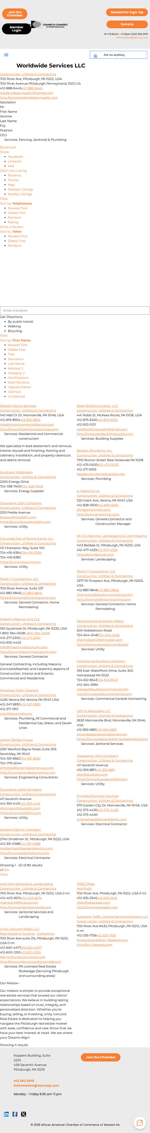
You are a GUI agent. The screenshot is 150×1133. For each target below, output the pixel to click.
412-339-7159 (106, 935)
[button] (6, 55)
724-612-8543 (107, 680)
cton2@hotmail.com (16, 714)
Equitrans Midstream (16, 472)
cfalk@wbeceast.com (93, 902)
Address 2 (15, 368)
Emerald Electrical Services (98, 796)
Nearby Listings (20, 194)
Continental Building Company (101, 661)
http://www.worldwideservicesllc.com (29, 97)
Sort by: (16, 203)
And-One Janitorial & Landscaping (26, 884)
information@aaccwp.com (132, 37)
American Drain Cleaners (19, 690)
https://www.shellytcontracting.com (28, 598)
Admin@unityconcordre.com (23, 957)
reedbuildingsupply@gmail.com (102, 429)
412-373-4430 (108, 810)
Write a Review (11, 227)
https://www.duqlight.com (20, 813)
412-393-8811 (105, 770)
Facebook (15, 157)
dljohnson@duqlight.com (20, 808)
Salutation (16, 359)
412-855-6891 (107, 730)
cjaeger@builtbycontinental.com (103, 689)
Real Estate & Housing (17, 933)
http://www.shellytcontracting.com (104, 599)
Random (14, 217)
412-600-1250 (31, 952)
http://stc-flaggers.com (94, 945)
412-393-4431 (30, 803)
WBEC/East (86, 884)
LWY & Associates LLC (93, 711)
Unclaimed (16, 396)
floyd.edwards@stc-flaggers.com (102, 940)
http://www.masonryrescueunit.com (28, 652)
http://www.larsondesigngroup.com (27, 772)
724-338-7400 (32, 486)
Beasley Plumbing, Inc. (94, 451)
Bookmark (8, 147)
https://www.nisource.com (20, 562)
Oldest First (17, 213)
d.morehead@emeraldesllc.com (102, 819)
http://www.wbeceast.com (97, 907)
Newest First (18, 208)
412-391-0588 (30, 844)
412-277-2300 (30, 638)
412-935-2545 (107, 898)
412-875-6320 (107, 420)
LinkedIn (15, 161)
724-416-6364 (31, 553)
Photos (13, 180)
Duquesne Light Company (21, 503)
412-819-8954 (30, 420)
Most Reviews (18, 382)
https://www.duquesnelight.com (25, 522)
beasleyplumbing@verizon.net (101, 474)
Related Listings (20, 189)
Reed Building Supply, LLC (97, 406)
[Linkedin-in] (6, 1114)
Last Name (16, 364)
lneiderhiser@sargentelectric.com (26, 848)
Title (11, 354)
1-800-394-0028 (37, 633)
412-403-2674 (31, 898)
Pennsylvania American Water (100, 621)
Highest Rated (19, 387)
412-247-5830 (30, 704)
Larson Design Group (16, 740)
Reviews (14, 175)
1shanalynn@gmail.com (95, 554)
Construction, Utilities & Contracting (28, 74)
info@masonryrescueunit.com (23, 647)
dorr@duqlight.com (92, 774)
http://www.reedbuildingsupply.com (105, 434)
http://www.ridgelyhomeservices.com (29, 429)
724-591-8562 (30, 758)
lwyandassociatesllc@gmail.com (102, 734)
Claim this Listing (13, 171)
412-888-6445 (32, 88)
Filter (4, 199)
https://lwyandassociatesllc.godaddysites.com (112, 739)
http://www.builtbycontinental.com (104, 694)
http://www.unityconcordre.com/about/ (30, 962)
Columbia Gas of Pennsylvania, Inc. (27, 538)
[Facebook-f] (14, 1114)
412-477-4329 (107, 550)
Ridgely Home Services (18, 406)
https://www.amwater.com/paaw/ (102, 644)
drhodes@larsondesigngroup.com (27, 768)
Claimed (14, 392)
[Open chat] (140, 1123)
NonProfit (84, 888)
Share (4, 152)
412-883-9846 (108, 590)
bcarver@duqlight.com (18, 517)
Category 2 (16, 373)
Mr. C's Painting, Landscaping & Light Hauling (112, 536)
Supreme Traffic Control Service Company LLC (112, 917)
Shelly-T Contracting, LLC (96, 571)
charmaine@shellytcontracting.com (105, 595)
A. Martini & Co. (88, 491)
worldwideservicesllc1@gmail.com (26, 93)
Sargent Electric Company (20, 830)
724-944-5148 (108, 635)
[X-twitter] (23, 1114)
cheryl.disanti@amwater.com (99, 640)
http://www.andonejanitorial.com (25, 907)
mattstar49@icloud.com (19, 902)
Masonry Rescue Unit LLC (20, 619)
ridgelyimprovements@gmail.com (27, 424)
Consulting (45, 933)
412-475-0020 (108, 465)
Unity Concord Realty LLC (19, 929)
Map (11, 185)
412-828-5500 (108, 505)
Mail (11, 166)
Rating (13, 222)
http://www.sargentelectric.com (24, 853)
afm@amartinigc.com (94, 510)
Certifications (18, 378)
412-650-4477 (31, 948)
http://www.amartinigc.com (98, 514)
